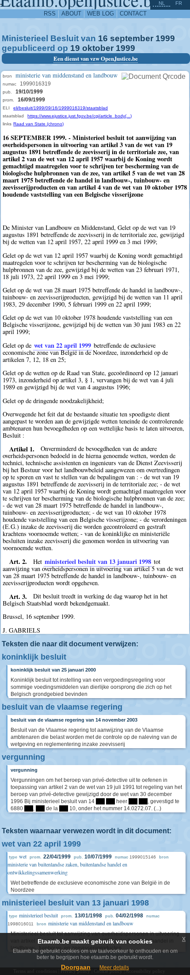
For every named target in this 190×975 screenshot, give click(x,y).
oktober (98, 48)
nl (162, 3)
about (71, 13)
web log (100, 13)
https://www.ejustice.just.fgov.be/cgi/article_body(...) (79, 115)
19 (75, 48)
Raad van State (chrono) (38, 123)
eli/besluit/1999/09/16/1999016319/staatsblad (60, 107)
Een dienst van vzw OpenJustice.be (95, 58)
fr (178, 3)
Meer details (114, 967)
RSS (50, 13)
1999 (165, 38)
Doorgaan (76, 967)
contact (133, 13)
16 (103, 38)
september (131, 38)
